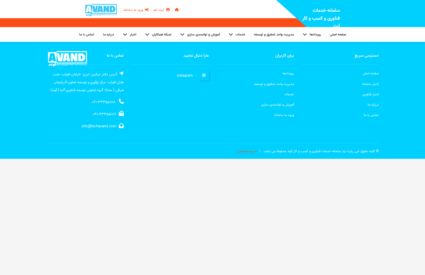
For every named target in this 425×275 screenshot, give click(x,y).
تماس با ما (86, 34)
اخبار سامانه (370, 84)
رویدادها (315, 34)
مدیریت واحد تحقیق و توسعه (274, 34)
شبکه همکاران (161, 34)
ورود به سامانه (133, 10)
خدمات (240, 34)
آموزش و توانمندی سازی (203, 34)
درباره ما (108, 34)
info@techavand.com (98, 126)
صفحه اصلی (338, 34)
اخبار (133, 34)
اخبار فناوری (371, 94)
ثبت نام (159, 10)
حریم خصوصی (247, 151)
